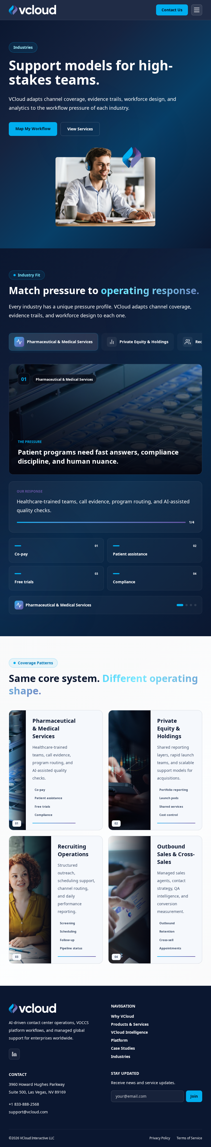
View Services (80, 128)
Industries (120, 1056)
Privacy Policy (159, 1138)
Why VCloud (122, 1016)
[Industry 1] (180, 605)
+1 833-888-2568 (24, 1104)
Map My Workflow (33, 128)
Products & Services (130, 1024)
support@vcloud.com (28, 1111)
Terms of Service (189, 1138)
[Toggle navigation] (196, 9)
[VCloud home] (32, 10)
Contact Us (172, 9)
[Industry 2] (186, 605)
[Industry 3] (191, 605)
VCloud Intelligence (129, 1032)
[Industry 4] (195, 605)
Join (194, 1096)
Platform (119, 1040)
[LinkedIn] (14, 1054)
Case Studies (123, 1048)
